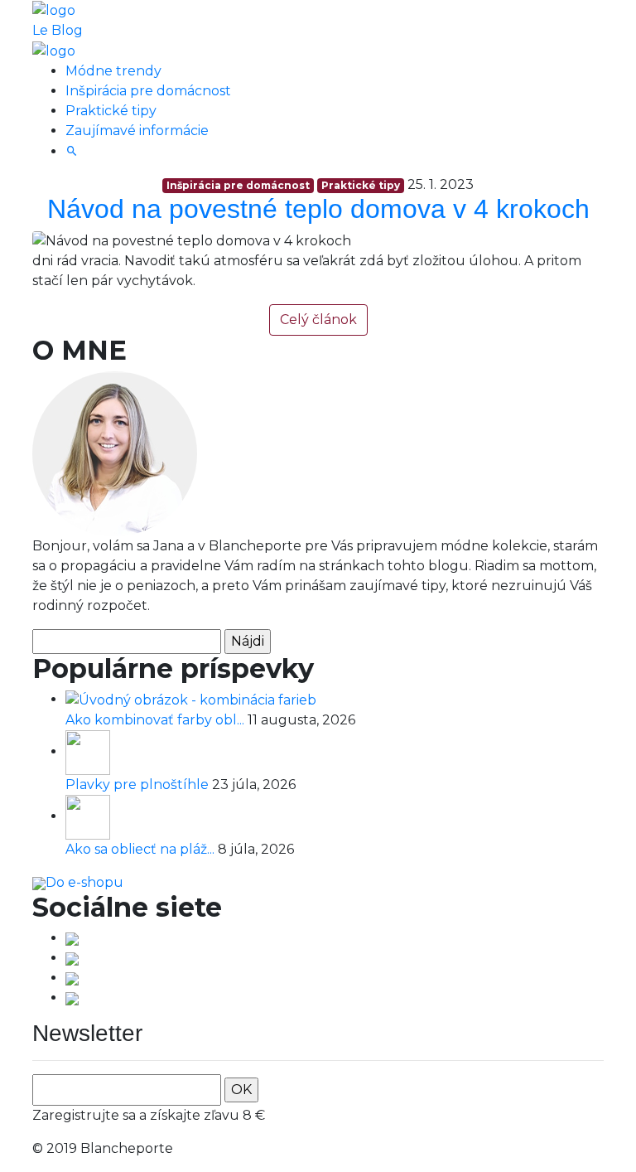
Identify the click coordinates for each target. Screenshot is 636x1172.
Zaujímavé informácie (137, 130)
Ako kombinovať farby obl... (156, 720)
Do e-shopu (84, 882)
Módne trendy (113, 71)
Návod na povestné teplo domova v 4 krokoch (318, 209)
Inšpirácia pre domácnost (148, 91)
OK (241, 1089)
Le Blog (57, 30)
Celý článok (318, 319)
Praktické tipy (111, 111)
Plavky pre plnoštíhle (138, 784)
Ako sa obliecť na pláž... (141, 849)
